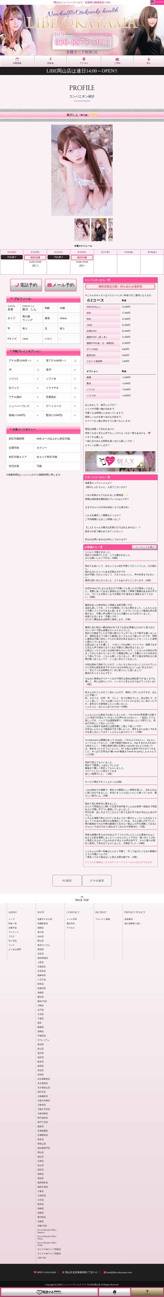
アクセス (70, 928)
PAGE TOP (82, 900)
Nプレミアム (43, 1040)
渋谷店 (40, 954)
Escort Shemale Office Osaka (47, 1244)
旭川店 (40, 932)
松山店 (40, 1165)
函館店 (40, 928)
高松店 (40, 1170)
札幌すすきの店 (44, 919)
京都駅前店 (42, 1135)
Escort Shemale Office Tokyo (47, 1237)
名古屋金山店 (43, 1088)
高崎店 (40, 1031)
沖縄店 (40, 1221)
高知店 (40, 1178)
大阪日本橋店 (43, 1100)
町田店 (40, 984)
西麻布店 (41, 975)
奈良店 (40, 1139)
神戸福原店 (42, 1118)
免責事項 (128, 919)
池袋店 (40, 993)
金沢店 (40, 1053)
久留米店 (41, 1195)
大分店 (40, 1200)
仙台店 (40, 936)
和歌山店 (41, 1144)
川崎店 (40, 1005)
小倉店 (40, 1191)
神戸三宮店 (42, 1122)
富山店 (40, 1049)
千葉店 (40, 1018)
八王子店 (41, 980)
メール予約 (63, 285)
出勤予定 (12, 928)
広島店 (40, 1161)
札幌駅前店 (42, 923)
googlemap (26, 474)
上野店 (40, 962)
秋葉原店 (41, 988)
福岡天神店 (42, 1187)
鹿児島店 (41, 1217)
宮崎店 (40, 1213)
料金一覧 (12, 923)
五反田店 (41, 971)
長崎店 (40, 1208)
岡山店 (40, 1152)
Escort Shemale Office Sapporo (47, 1231)
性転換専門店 (43, 1148)
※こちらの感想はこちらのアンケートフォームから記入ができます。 (120, 862)
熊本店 (40, 1204)
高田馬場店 (42, 958)
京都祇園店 (42, 1131)
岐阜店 (40, 1062)
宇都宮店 (41, 1036)
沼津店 (40, 1075)
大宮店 (40, 1014)
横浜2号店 (42, 1001)
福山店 (40, 1157)
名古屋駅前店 (43, 1079)
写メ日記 (12, 941)
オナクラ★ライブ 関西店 (49, 1254)
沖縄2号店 (42, 1226)
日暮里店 (41, 967)
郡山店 (40, 941)
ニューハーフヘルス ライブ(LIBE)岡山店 (81, 1285)
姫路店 (40, 1126)
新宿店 (40, 949)
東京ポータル (43, 945)
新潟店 (40, 1044)
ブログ (11, 936)
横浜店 (40, 997)
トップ (11, 919)
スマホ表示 (97, 880)
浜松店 (40, 1070)
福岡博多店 (42, 1183)
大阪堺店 (41, 1105)
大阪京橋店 (42, 1113)
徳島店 (40, 1174)
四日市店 (41, 1092)
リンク (11, 945)
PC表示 (67, 880)
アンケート (13, 932)
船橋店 (40, 1027)
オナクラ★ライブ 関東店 (49, 1249)
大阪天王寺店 (43, 1109)
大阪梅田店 (42, 1096)
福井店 (40, 1057)
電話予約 (28, 285)
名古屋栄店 (42, 1083)
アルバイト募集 (102, 919)
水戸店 (40, 1010)
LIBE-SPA (41, 1258)
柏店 (39, 1023)
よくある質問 (14, 949)
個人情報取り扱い (132, 923)
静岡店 (40, 1066)
